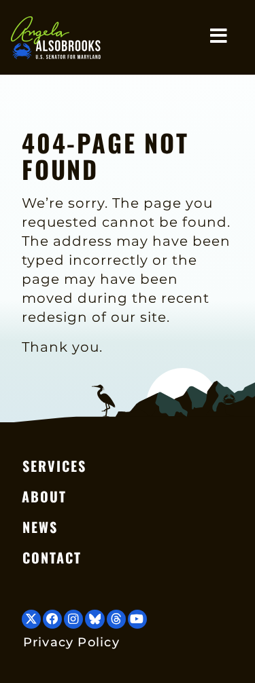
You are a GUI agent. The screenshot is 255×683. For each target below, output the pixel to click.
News (40, 527)
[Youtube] (137, 619)
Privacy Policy (71, 642)
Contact (52, 557)
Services (54, 466)
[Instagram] (73, 619)
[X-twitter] (31, 619)
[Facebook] (52, 619)
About (44, 496)
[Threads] (116, 619)
